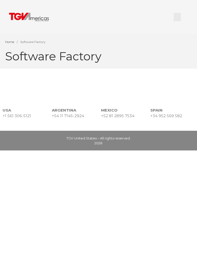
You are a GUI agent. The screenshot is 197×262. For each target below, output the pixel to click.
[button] (177, 17)
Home (9, 42)
